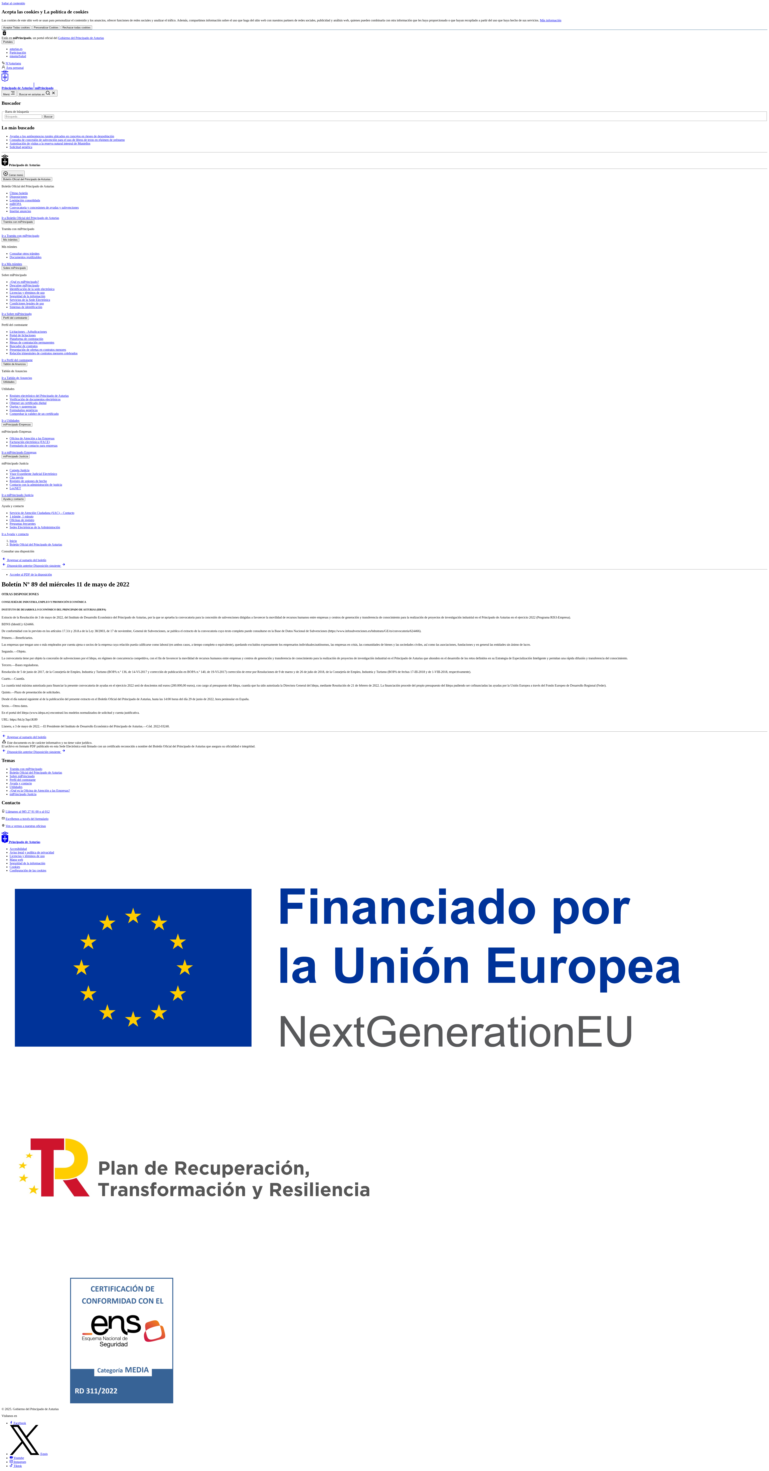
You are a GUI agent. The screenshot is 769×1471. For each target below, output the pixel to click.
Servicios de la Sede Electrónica (30, 300)
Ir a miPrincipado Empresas (19, 452)
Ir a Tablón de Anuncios (17, 378)
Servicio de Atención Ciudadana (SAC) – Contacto (42, 513)
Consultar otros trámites (24, 253)
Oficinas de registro (22, 520)
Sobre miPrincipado (22, 776)
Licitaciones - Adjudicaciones (28, 331)
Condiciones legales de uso (27, 303)
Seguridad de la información (27, 296)
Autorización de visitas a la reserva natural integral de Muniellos (50, 143)
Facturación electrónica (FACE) (30, 442)
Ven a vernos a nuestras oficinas (26, 826)
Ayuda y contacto (21, 783)
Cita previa (16, 477)
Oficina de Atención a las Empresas (32, 438)
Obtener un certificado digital (28, 403)
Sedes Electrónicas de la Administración (35, 527)
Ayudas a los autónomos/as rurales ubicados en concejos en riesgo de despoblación (62, 136)
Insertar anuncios (20, 211)
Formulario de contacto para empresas (33, 445)
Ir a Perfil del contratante (17, 360)
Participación (18, 52)
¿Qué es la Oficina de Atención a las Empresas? (40, 790)
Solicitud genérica (21, 147)
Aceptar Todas (16, 27)
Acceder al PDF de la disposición (31, 574)
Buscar (48, 116)
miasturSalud (18, 56)
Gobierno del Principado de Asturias (81, 38)
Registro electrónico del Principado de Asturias (39, 395)
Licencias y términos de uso (27, 292)
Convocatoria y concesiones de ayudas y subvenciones (44, 207)
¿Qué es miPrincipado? (24, 282)
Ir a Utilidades (10, 420)
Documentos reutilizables (25, 257)
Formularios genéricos (24, 410)
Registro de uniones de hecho (28, 481)
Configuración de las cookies (28, 870)
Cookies (15, 867)
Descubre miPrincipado (24, 285)
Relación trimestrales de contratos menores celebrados (44, 353)
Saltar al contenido (13, 3)
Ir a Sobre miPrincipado (17, 314)
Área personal (15, 67)
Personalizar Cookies (46, 27)
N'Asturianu (13, 63)
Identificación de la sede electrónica (32, 289)
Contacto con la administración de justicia (36, 484)
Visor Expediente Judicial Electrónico (33, 474)
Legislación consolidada (25, 200)
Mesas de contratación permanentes (32, 342)
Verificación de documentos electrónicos (35, 399)
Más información (550, 20)
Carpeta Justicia (19, 470)
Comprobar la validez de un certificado (34, 413)
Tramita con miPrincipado (26, 769)
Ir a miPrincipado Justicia (17, 495)
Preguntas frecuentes (23, 523)
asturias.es (16, 49)
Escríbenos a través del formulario (27, 818)
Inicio (13, 541)
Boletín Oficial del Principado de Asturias (36, 544)
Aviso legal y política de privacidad (32, 852)
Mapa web (16, 859)
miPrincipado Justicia (23, 794)
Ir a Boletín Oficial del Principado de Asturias (30, 218)
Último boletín (19, 193)
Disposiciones (18, 196)
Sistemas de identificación (26, 307)
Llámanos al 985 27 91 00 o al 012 (28, 811)
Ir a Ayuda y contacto (15, 534)
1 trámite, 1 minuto (21, 516)
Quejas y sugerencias (23, 406)
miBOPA (15, 204)
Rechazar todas (76, 27)
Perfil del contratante (23, 779)
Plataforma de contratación (26, 339)
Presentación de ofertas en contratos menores (38, 349)
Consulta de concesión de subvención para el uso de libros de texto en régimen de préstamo (67, 140)
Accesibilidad (18, 849)
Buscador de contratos (24, 346)
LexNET (15, 488)
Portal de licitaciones (23, 335)
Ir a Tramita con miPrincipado (20, 235)
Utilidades (16, 787)
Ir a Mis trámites (12, 264)
